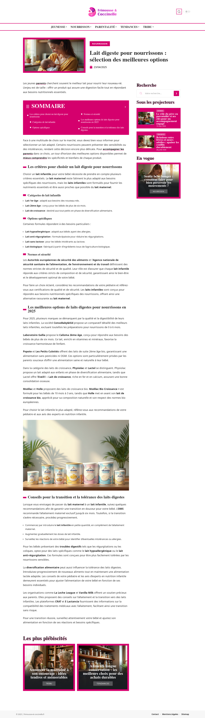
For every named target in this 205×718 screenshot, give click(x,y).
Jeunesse (160, 111)
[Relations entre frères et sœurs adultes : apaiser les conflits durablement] (146, 141)
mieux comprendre (35, 158)
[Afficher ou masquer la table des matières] (95, 106)
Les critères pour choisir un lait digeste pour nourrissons (49, 115)
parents (41, 83)
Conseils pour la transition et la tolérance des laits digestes (102, 128)
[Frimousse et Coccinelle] (102, 11)
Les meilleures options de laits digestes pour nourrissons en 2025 (100, 120)
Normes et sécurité (92, 114)
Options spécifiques (41, 127)
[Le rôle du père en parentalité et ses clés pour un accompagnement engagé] (146, 118)
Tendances (103, 683)
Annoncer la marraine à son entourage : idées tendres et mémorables (49, 673)
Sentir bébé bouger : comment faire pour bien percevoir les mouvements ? (158, 181)
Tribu (49, 683)
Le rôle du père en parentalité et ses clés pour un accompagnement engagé (167, 119)
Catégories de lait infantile (43, 121)
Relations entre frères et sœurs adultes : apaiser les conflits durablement (167, 142)
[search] (179, 11)
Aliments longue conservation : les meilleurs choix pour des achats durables (103, 671)
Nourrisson (100, 43)
